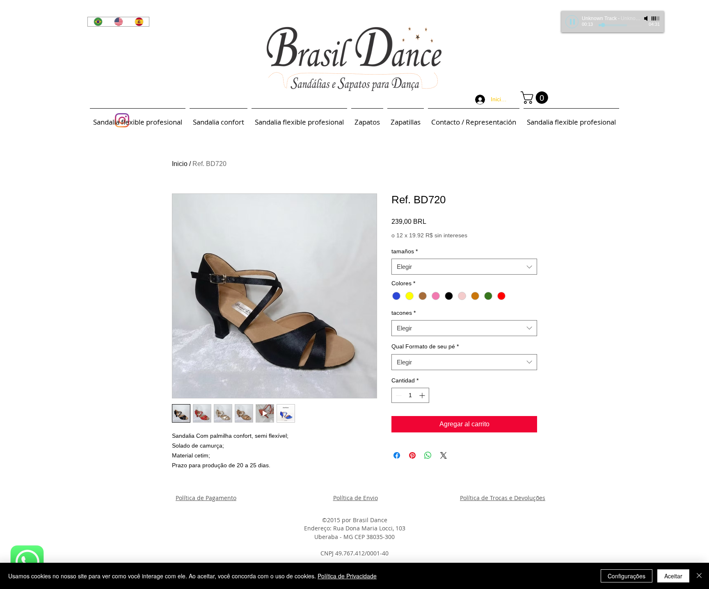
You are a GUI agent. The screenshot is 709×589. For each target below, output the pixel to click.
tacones (403, 312)
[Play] (572, 22)
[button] (536, 97)
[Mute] (647, 18)
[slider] (656, 18)
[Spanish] (138, 21)
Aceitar (673, 576)
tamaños (404, 251)
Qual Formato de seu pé (425, 346)
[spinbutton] (410, 395)
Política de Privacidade (347, 576)
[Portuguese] (98, 21)
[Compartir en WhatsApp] (428, 455)
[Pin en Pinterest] (412, 455)
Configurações (626, 576)
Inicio (180, 163)
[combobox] (464, 267)
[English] (118, 21)
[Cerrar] (699, 575)
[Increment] (423, 395)
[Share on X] (443, 455)
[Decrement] (398, 395)
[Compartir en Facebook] (397, 455)
